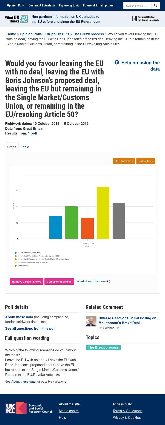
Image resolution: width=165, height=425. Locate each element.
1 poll (32, 133)
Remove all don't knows (26, 281)
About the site (69, 404)
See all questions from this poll (30, 328)
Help (62, 417)
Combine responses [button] (59, 281)
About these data (19, 316)
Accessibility (122, 404)
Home (11, 33)
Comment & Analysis (42, 5)
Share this (145, 161)
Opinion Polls (16, 5)
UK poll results (57, 33)
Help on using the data (140, 65)
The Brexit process (88, 33)
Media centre (69, 410)
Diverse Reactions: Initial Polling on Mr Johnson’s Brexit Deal (127, 320)
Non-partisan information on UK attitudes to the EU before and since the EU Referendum (66, 19)
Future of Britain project (98, 5)
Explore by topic (69, 5)
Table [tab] (25, 147)
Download (124, 161)
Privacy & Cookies (127, 417)
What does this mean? (92, 281)
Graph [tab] (11, 147)
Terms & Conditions (127, 410)
